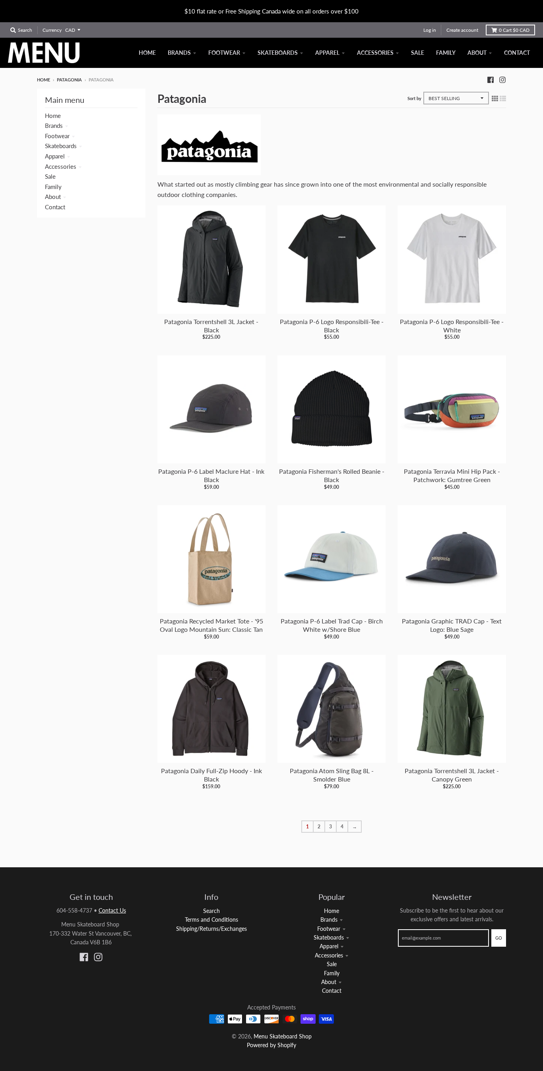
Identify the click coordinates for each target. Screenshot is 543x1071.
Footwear (57, 135)
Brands (54, 125)
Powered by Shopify (271, 1045)
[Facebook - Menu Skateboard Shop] (490, 79)
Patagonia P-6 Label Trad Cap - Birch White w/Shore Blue (332, 625)
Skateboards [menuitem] (278, 52)
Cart (514, 30)
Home (43, 79)
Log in (429, 30)
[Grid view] (495, 98)
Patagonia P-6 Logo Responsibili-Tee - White (452, 326)
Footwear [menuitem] (224, 52)
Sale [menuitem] (417, 52)
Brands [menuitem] (179, 52)
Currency (52, 30)
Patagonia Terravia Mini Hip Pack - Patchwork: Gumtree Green (452, 475)
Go (498, 937)
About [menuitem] (477, 52)
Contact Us (112, 910)
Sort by (414, 98)
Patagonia (69, 79)
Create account (462, 30)
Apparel (55, 156)
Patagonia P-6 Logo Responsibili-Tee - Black (332, 326)
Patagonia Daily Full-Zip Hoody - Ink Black (211, 775)
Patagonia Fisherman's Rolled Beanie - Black (331, 475)
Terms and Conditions (211, 919)
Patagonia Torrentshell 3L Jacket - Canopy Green (452, 775)
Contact (55, 206)
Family (53, 186)
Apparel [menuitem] (327, 52)
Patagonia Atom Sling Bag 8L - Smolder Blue (332, 775)
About (53, 196)
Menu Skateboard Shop (283, 1036)
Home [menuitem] (147, 52)
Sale (50, 176)
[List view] (503, 98)
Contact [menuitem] (517, 52)
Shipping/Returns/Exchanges (211, 928)
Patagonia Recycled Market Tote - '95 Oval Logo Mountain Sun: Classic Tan (211, 625)
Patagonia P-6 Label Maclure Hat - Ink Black (211, 475)
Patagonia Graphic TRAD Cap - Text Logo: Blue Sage (452, 625)
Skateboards (61, 145)
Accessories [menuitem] (375, 52)
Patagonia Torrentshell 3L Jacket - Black (211, 326)
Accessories (60, 166)
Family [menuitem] (446, 52)
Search (211, 910)
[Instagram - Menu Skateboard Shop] (502, 79)
